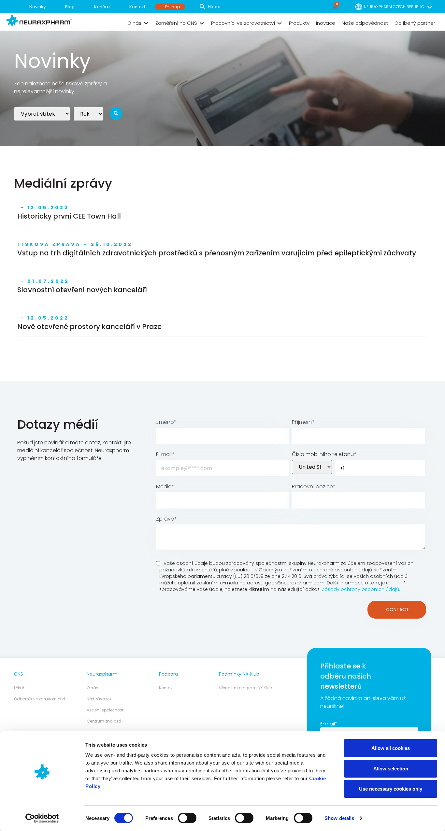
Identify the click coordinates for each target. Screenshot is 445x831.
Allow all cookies (390, 748)
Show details (339, 818)
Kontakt (137, 7)
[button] (138, 23)
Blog (70, 7)
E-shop (172, 7)
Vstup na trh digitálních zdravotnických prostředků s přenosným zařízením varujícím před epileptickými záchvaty (216, 253)
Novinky (37, 7)
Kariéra (102, 7)
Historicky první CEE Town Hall (69, 216)
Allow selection (390, 768)
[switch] (187, 818)
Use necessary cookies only (390, 789)
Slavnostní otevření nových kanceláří (82, 289)
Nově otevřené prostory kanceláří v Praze (89, 326)
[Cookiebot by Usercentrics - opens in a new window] (42, 818)
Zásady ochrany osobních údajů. (361, 589)
